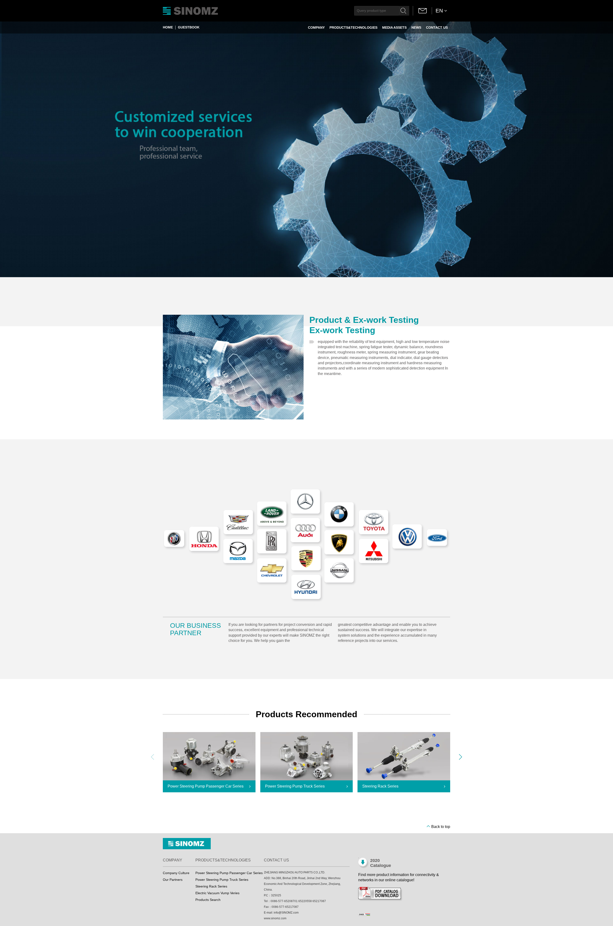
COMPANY (316, 27)
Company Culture (176, 873)
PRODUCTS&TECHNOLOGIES (353, 27)
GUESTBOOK (188, 27)
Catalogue (380, 865)
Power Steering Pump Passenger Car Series (229, 873)
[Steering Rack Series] (404, 756)
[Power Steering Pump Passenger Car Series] (209, 756)
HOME (168, 27)
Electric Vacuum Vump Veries (217, 893)
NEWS (416, 27)
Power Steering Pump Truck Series (221, 880)
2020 (375, 860)
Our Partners (172, 880)
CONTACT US (437, 27)
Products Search (208, 900)
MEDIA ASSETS (394, 27)
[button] (460, 757)
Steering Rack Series (211, 886)
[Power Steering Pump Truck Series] (306, 756)
